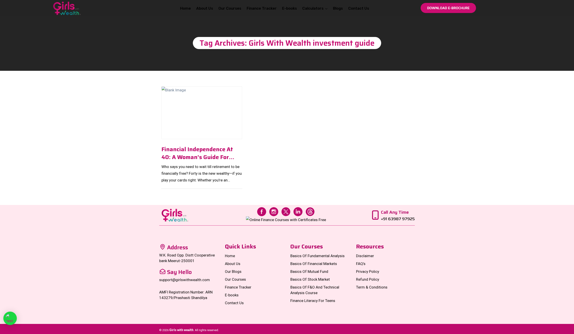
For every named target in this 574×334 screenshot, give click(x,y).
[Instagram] (273, 211)
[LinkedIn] (298, 211)
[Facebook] (261, 211)
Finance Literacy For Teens (312, 300)
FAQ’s (360, 263)
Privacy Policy (367, 271)
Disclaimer (365, 256)
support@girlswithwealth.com (184, 280)
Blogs (338, 8)
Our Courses (229, 8)
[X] (285, 211)
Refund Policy (367, 279)
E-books (289, 8)
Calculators (313, 8)
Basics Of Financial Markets (313, 263)
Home (185, 8)
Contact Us (358, 8)
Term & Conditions (371, 287)
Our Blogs (233, 271)
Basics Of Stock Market (310, 279)
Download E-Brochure (448, 8)
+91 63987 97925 (398, 219)
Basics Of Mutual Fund (309, 271)
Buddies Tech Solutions (397, 330)
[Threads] (310, 211)
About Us (204, 8)
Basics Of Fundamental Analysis (317, 256)
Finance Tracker (262, 8)
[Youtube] (286, 219)
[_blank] (10, 318)
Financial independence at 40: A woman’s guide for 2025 (197, 153)
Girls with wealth (181, 330)
